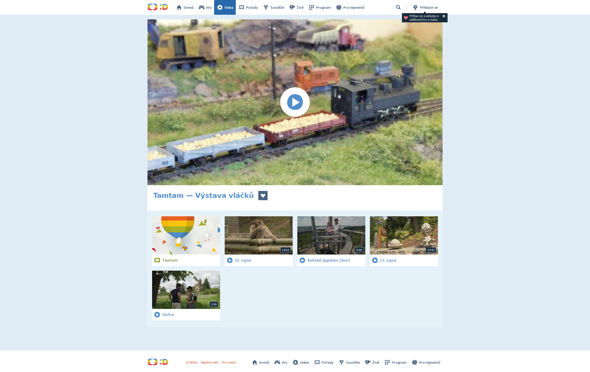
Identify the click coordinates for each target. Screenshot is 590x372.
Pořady (252, 7)
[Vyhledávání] (398, 7)
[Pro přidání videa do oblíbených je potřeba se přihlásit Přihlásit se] (263, 195)
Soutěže (277, 7)
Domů (189, 7)
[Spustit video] (295, 102)
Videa (228, 7)
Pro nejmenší (353, 7)
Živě (300, 7)
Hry (209, 7)
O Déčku (192, 362)
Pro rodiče (229, 362)
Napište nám (209, 362)
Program (323, 7)
